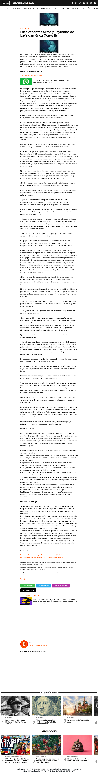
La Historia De (24, 29)
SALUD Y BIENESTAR (61, 8)
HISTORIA (16, 8)
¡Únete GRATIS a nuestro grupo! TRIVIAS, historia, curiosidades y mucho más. (52, 81)
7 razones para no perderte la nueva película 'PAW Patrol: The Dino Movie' (47, 760)
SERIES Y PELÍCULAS (44, 8)
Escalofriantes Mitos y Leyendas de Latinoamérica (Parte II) (41, 557)
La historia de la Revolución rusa (78, 721)
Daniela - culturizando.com (38, 645)
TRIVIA (7, 8)
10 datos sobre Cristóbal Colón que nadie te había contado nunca (46, 722)
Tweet (22, 579)
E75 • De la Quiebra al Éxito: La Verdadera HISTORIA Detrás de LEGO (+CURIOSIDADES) (17, 760)
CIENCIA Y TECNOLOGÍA (81, 8)
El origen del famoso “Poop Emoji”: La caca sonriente (78, 760)
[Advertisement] (49, 672)
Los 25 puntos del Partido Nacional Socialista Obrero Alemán (15, 722)
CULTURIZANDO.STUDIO (37, 769)
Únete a (27, 585)
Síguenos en (61, 585)
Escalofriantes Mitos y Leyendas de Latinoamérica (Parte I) (41, 555)
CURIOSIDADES (28, 8)
